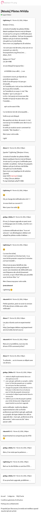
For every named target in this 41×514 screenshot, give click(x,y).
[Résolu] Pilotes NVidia (14, 11)
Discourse (14, 508)
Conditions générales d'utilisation (12, 500)
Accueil (3, 496)
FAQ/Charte (20, 496)
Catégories (11, 496)
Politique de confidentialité (10, 504)
